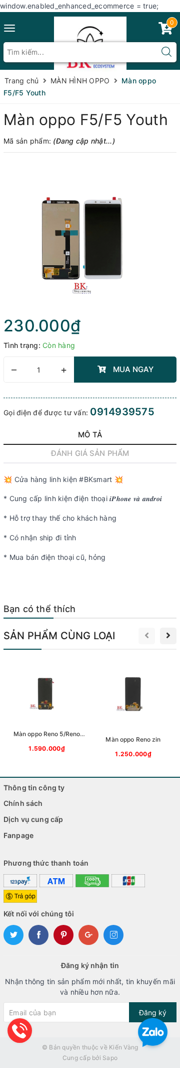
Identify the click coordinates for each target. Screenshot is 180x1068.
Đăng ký (152, 1012)
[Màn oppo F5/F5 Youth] (90, 237)
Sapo (110, 1057)
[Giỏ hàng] (165, 30)
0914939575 (122, 412)
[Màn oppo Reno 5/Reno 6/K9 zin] (46, 708)
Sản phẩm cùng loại (60, 636)
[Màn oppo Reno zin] (133, 710)
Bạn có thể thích (40, 609)
